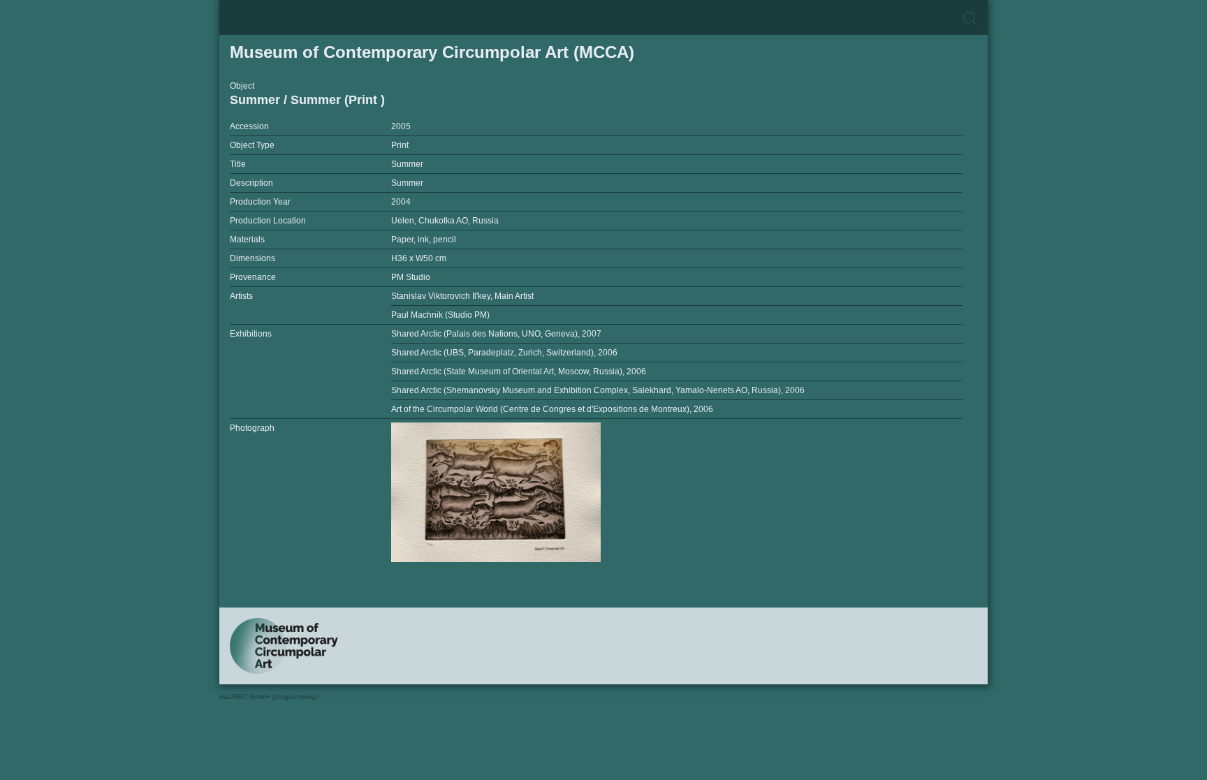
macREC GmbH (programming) (268, 696)
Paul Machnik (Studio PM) (440, 315)
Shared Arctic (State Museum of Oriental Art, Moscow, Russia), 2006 (518, 371)
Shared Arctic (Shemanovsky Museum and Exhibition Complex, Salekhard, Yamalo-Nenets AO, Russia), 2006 (598, 390)
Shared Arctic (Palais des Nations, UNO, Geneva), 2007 (496, 334)
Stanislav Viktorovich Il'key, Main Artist (462, 296)
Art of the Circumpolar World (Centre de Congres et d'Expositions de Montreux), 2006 (552, 409)
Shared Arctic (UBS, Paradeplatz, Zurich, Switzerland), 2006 (504, 353)
